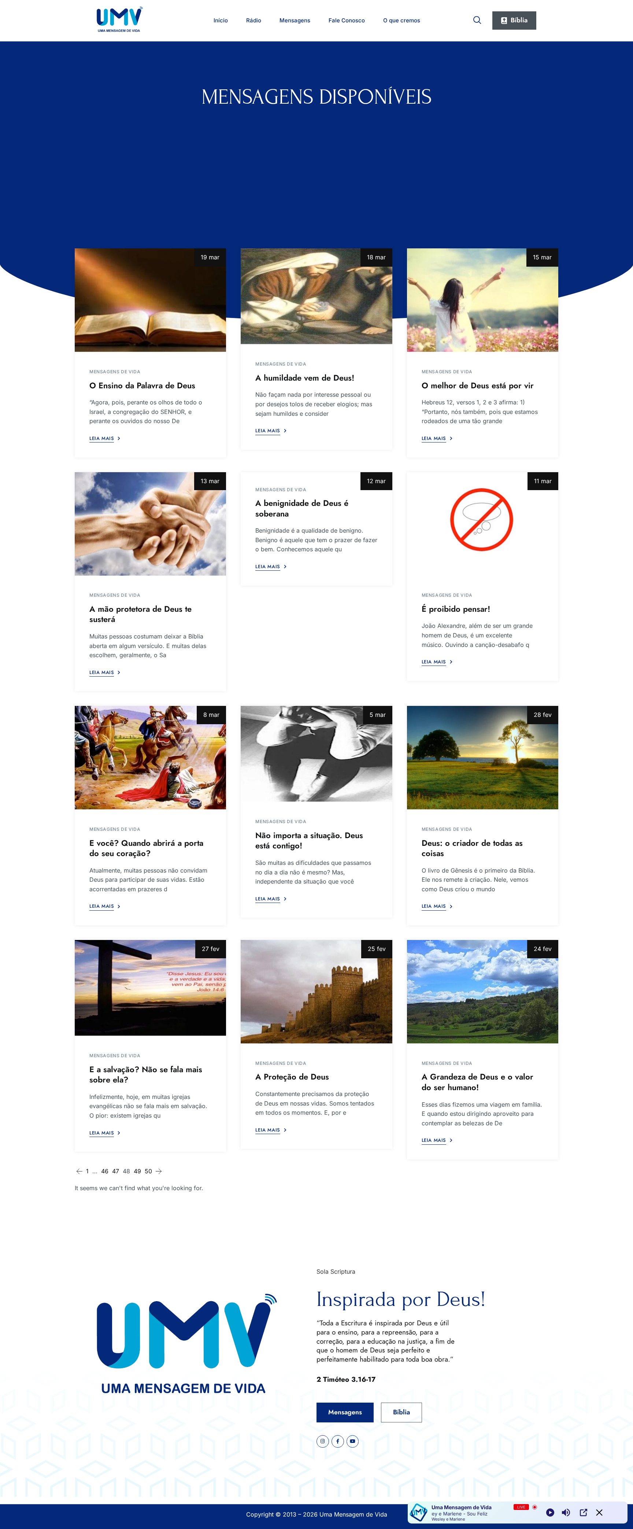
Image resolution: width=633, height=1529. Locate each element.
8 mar (211, 714)
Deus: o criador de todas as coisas (472, 848)
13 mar (210, 481)
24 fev (543, 948)
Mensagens (295, 20)
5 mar (378, 714)
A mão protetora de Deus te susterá (140, 614)
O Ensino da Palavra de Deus (142, 385)
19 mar (210, 257)
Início (221, 20)
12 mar (376, 481)
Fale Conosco (347, 20)
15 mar (542, 257)
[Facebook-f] (338, 1441)
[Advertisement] (316, 164)
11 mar (543, 481)
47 (115, 1171)
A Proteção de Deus (292, 1076)
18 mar (376, 257)
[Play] (550, 1512)
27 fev (210, 948)
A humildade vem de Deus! (304, 378)
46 (104, 1171)
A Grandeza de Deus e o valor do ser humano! (477, 1082)
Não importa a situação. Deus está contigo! (309, 840)
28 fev (543, 714)
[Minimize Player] (599, 1512)
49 (137, 1171)
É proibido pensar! (456, 609)
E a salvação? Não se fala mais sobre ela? (145, 1074)
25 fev (377, 948)
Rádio (253, 20)
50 (148, 1171)
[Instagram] (322, 1441)
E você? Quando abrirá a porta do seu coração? (146, 848)
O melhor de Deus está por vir (478, 385)
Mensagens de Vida (114, 371)
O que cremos (401, 20)
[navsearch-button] (477, 18)
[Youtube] (353, 1441)
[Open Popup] (583, 1512)
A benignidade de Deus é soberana (301, 508)
